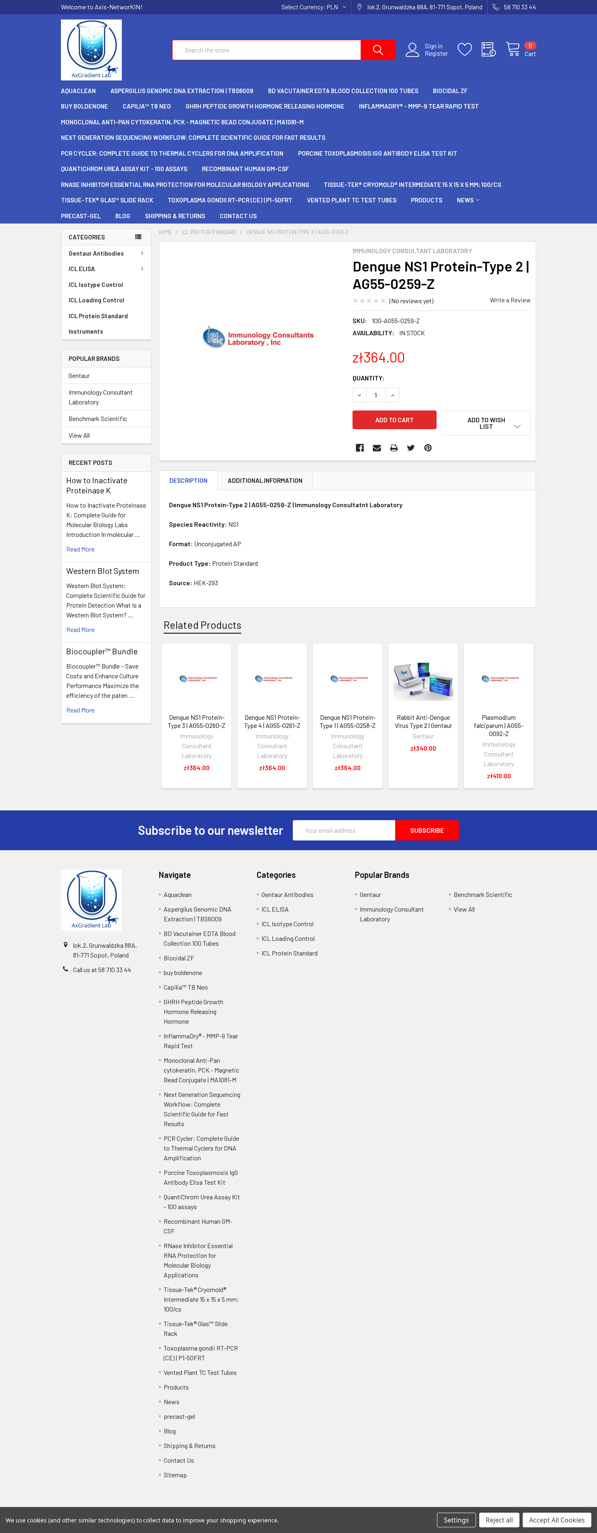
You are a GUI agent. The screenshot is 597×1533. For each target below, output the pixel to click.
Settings (456, 1520)
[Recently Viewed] (494, 49)
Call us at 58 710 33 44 (102, 969)
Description (188, 480)
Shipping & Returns (175, 215)
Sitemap (175, 1475)
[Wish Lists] (470, 49)
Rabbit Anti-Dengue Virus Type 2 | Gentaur (423, 721)
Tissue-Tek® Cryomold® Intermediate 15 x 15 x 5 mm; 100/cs (412, 184)
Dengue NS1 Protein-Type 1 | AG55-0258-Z (348, 721)
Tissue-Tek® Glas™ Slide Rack (107, 200)
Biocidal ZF (450, 90)
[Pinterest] (428, 448)
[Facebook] (360, 448)
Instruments (86, 331)
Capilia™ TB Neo (147, 106)
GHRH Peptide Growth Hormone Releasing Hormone (265, 106)
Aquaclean (78, 90)
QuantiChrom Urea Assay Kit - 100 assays (124, 168)
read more (80, 549)
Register (436, 53)
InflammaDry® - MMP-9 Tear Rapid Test (419, 106)
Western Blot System (102, 570)
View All (79, 435)
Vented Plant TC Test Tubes (351, 200)
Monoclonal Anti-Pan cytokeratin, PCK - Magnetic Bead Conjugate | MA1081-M (182, 122)
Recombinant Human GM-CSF (245, 168)
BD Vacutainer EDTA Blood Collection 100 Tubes (343, 90)
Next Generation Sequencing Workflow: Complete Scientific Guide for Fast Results (193, 137)
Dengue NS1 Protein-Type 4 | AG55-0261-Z (272, 721)
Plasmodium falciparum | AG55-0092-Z (498, 725)
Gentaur (79, 375)
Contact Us (238, 215)
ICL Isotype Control (96, 284)
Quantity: (369, 378)
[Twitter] (411, 448)
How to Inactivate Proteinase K (97, 485)
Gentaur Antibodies (96, 253)
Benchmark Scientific (98, 418)
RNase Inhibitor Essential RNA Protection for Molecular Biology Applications (185, 184)
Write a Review (510, 300)
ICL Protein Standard (98, 315)
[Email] (377, 448)
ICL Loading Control (96, 300)
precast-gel (81, 215)
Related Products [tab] (202, 625)
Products (426, 200)
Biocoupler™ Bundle (102, 651)
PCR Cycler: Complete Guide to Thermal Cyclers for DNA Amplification (172, 153)
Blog (122, 215)
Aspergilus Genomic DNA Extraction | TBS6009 (181, 90)
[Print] (394, 448)
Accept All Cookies (557, 1520)
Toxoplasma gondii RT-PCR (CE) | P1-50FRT (230, 200)
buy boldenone (84, 106)
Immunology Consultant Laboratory (101, 397)
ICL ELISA (82, 268)
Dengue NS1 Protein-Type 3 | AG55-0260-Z (196, 721)
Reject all (499, 1520)
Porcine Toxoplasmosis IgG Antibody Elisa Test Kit (377, 153)
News (465, 200)
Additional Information (265, 480)
